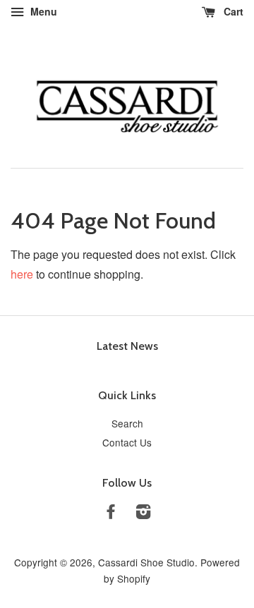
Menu (42, 11)
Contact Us (127, 442)
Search (127, 423)
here (22, 274)
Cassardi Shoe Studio (146, 562)
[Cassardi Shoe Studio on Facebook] (111, 513)
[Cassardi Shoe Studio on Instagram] (143, 513)
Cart (232, 11)
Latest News (127, 346)
